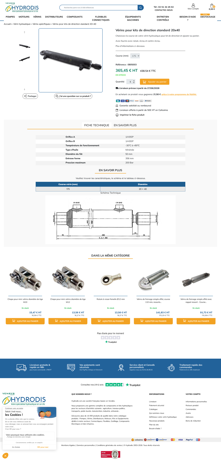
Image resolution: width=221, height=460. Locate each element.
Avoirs (188, 413)
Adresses (189, 417)
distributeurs (54, 16)
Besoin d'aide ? (188, 18)
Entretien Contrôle (163, 18)
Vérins (37, 16)
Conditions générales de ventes (109, 445)
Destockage (207, 16)
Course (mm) (122, 55)
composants (74, 16)
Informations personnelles (196, 401)
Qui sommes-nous (156, 413)
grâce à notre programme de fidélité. (179, 94)
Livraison (152, 401)
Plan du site (154, 424)
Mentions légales (68, 445)
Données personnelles (86, 445)
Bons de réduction (193, 421)
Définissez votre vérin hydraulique (163, 417)
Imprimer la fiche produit (132, 114)
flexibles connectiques (100, 18)
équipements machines (133, 18)
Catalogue (153, 409)
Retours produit (192, 405)
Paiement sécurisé (156, 405)
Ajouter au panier (157, 81)
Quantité (120, 81)
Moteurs (24, 16)
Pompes (10, 16)
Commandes (191, 409)
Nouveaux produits (156, 421)
